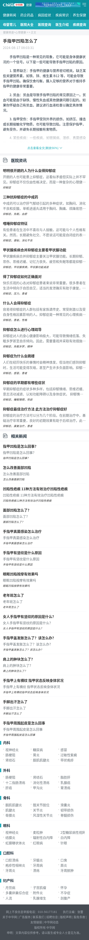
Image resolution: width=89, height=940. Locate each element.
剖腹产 (65, 898)
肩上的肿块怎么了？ (19, 659)
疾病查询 (79, 24)
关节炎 (38, 810)
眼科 (6, 825)
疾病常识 (62, 14)
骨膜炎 (10, 815)
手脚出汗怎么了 (15, 701)
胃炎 (36, 754)
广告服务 (25, 917)
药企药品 (27, 14)
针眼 (63, 842)
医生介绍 (62, 24)
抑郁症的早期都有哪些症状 (24, 382)
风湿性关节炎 (43, 815)
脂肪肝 (65, 777)
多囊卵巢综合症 (17, 892)
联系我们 (38, 917)
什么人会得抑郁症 (17, 302)
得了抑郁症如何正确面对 (22, 276)
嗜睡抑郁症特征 (15, 223)
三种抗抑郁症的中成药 (20, 196)
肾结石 (10, 759)
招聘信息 (52, 917)
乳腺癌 (65, 782)
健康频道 (8, 32)
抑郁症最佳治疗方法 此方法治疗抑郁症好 (35, 409)
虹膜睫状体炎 (15, 842)
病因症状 (44, 14)
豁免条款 (79, 917)
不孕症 (65, 892)
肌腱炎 (10, 810)
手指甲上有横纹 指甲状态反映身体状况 (33, 680)
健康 (29, 5)
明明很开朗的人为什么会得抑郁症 (29, 170)
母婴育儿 (9, 24)
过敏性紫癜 (68, 754)
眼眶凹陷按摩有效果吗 (20, 573)
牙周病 (38, 865)
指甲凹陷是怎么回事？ (20, 446)
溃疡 (36, 870)
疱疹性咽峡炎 (15, 865)
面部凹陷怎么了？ (17, 510)
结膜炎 (10, 837)
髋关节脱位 (41, 804)
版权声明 (66, 917)
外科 (6, 770)
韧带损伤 (67, 810)
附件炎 (38, 892)
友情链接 (36, 922)
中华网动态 (51, 922)
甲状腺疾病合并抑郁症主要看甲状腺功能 (34, 249)
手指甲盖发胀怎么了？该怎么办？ (29, 637)
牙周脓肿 (67, 870)
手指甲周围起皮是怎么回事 (24, 722)
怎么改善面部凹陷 (17, 467)
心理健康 (20, 32)
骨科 (6, 797)
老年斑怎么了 (13, 595)
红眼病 (38, 842)
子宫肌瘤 (39, 887)
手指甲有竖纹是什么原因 (22, 552)
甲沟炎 (38, 787)
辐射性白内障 (43, 837)
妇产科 (8, 880)
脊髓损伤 (67, 815)
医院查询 (44, 24)
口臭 (63, 860)
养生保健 (79, 14)
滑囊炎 (65, 804)
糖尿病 (38, 749)
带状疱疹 (67, 759)
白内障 (65, 837)
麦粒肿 (38, 832)
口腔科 (8, 852)
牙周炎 (10, 870)
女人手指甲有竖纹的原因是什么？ (29, 616)
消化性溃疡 (41, 782)
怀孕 (63, 887)
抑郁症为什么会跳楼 (19, 355)
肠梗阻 (10, 754)
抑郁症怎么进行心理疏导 (22, 329)
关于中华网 (9, 917)
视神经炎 (12, 749)
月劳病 (10, 887)
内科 (6, 742)
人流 (8, 898)
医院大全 (27, 24)
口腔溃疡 (12, 860)
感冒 (63, 749)
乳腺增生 (39, 898)
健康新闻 (9, 14)
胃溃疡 (65, 787)
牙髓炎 (38, 860)
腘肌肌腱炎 (41, 759)
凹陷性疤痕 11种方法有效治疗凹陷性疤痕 (35, 488)
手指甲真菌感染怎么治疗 (22, 531)
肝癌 (8, 787)
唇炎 (63, 865)
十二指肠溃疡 (15, 782)
